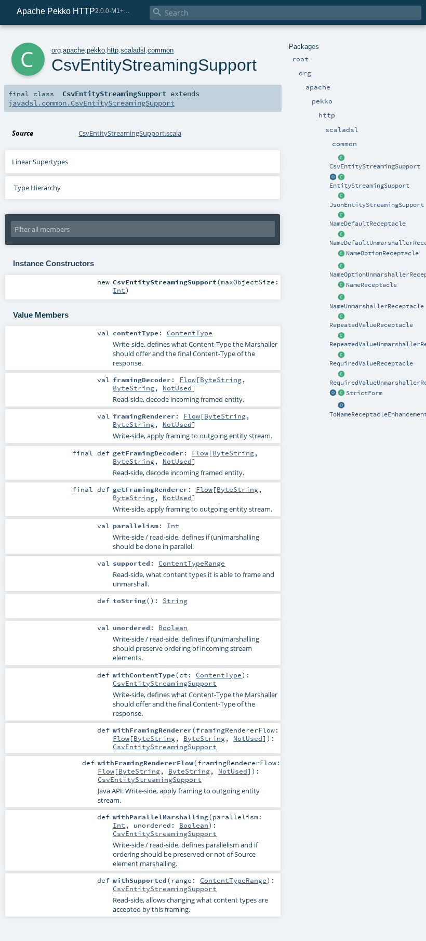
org (56, 50)
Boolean (173, 627)
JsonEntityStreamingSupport (376, 204)
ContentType (189, 333)
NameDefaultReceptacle (367, 223)
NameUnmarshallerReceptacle (376, 306)
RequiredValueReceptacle (371, 363)
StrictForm (364, 393)
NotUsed (177, 388)
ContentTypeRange (191, 563)
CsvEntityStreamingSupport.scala (129, 133)
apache (74, 50)
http (112, 50)
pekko (96, 50)
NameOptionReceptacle (382, 253)
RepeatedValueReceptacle (371, 325)
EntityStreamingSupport (369, 185)
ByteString (221, 379)
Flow (187, 379)
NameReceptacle (371, 285)
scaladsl (133, 50)
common (161, 50)
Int (119, 290)
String (175, 600)
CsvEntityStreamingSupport (374, 166)
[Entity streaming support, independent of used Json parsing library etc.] (333, 177)
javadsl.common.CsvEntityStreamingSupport (91, 103)
